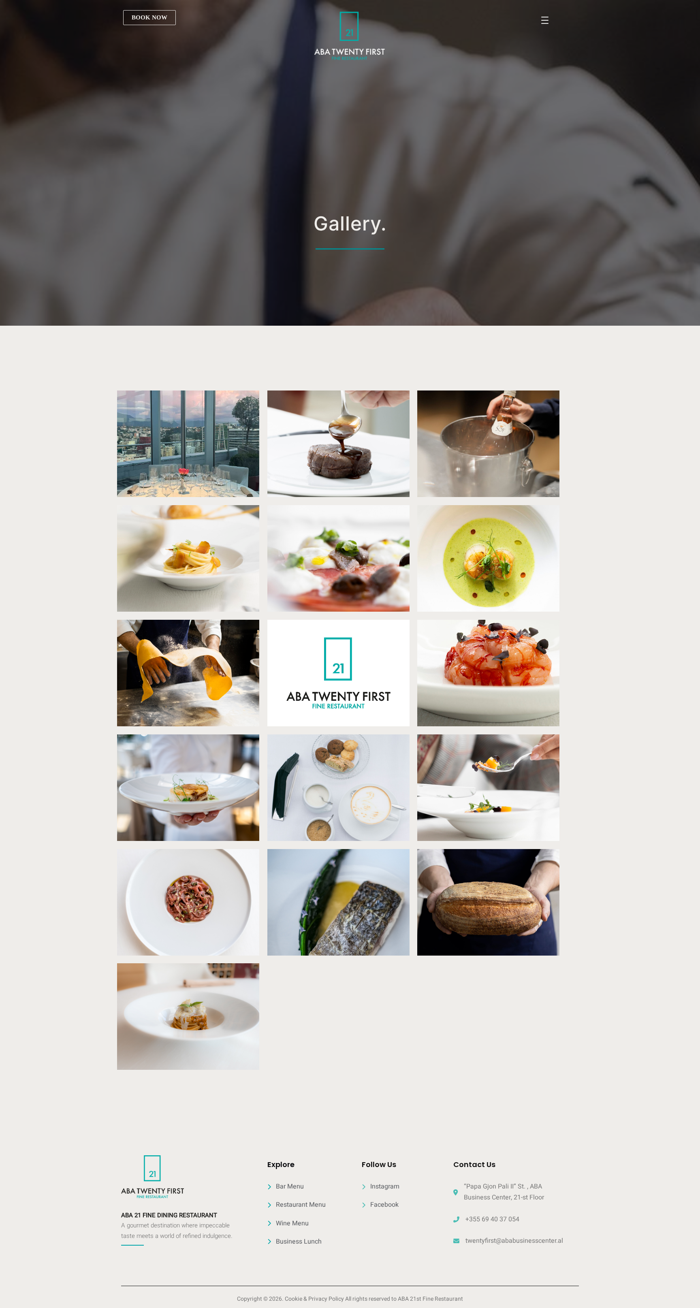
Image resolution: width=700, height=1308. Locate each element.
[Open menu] (545, 20)
